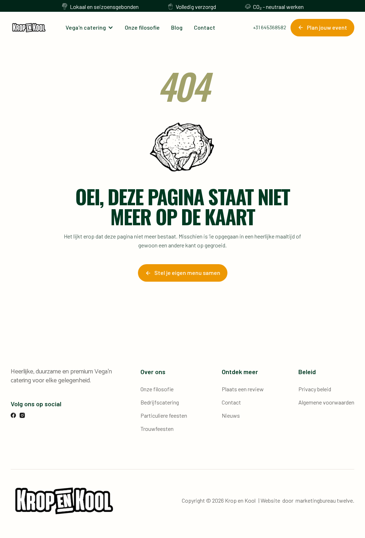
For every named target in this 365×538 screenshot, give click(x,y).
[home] (29, 28)
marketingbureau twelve (324, 500)
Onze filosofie (142, 27)
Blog (176, 27)
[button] (89, 27)
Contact (204, 27)
